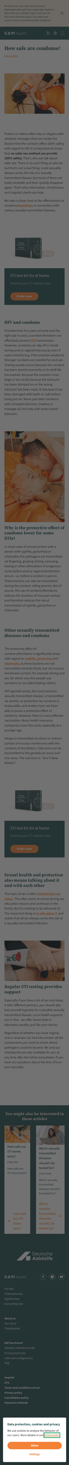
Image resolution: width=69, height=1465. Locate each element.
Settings (34, 1454)
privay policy (51, 1435)
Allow (34, 1446)
